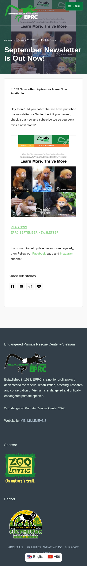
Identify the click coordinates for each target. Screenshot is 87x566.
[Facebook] (13, 288)
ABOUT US (15, 547)
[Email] (22, 288)
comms (8, 40)
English (45, 40)
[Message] (39, 288)
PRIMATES (33, 547)
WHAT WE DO (53, 547)
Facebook (39, 253)
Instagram (66, 253)
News (53, 40)
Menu (76, 6)
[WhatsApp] (30, 288)
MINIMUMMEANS (33, 420)
